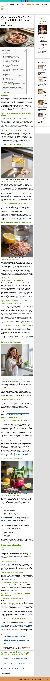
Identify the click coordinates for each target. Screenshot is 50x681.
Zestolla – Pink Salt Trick (10, 579)
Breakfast (12, 4)
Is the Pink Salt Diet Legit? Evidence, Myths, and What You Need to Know (16, 647)
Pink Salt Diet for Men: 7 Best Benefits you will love (15, 668)
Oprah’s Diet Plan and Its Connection (10, 66)
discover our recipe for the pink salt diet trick (22, 218)
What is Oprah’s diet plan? (9, 84)
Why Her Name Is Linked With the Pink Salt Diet (12, 57)
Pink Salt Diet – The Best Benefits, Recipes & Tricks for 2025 (17, 658)
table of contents (5, 112)
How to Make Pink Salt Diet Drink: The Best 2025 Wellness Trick (18, 663)
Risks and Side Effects (7, 74)
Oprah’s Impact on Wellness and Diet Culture (12, 56)
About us (38, 4)
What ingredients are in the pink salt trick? (12, 86)
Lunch (18, 4)
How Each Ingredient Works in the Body (11, 65)
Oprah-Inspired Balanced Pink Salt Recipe (12, 80)
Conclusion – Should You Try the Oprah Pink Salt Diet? (13, 88)
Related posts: (7, 92)
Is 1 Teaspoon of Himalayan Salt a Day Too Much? (13, 75)
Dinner (23, 4)
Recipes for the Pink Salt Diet (8, 78)
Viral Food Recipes (9, 8)
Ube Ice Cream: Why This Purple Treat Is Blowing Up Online (16, 640)
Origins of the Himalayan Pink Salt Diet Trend (12, 61)
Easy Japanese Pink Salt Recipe (10, 79)
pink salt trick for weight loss (19, 108)
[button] (6, 12)
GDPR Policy (33, 679)
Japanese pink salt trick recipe (13, 140)
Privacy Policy (26, 679)
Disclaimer (47, 679)
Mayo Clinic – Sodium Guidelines (11, 590)
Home (7, 4)
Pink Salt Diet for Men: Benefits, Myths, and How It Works (13, 648)
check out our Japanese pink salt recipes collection (18, 413)
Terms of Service (40, 679)
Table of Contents (6, 53)
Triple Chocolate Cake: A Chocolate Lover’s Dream (14, 636)
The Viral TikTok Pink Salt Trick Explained (11, 60)
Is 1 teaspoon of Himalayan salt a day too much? (13, 87)
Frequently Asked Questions (8, 82)
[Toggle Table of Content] (23, 51)
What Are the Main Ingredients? (10, 64)
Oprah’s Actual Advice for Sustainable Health (12, 91)
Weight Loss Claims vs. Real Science (11, 73)
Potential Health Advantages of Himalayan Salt (12, 71)
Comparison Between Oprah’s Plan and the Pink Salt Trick (14, 69)
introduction (5, 52)
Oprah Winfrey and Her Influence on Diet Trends (12, 55)
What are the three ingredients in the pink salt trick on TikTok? (15, 83)
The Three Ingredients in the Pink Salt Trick (11, 62)
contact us (44, 4)
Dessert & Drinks (30, 4)
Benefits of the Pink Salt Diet (8, 70)
